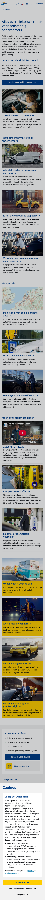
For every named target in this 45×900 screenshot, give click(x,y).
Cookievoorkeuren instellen (21, 888)
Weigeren (21, 895)
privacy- (30, 870)
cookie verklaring (12, 873)
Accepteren (21, 882)
